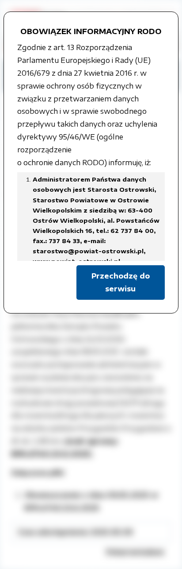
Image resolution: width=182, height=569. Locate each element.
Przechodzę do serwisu (120, 282)
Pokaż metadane (135, 552)
